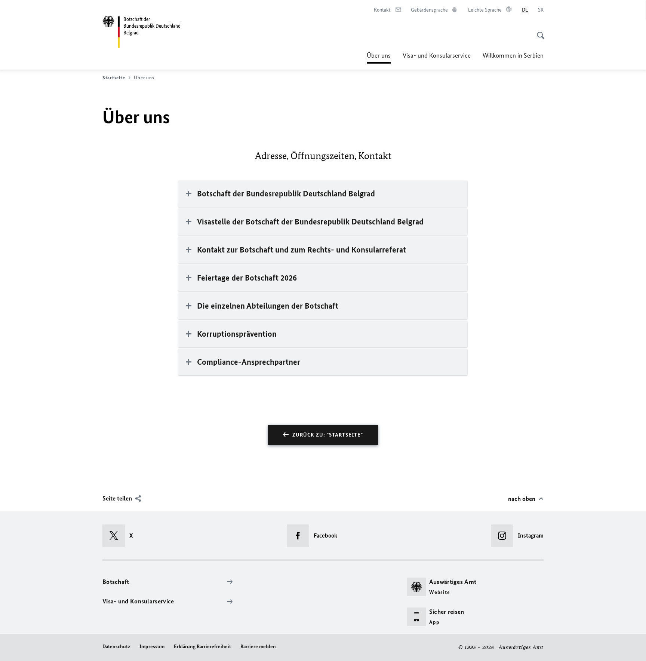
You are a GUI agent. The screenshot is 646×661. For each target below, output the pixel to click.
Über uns (379, 58)
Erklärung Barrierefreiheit (202, 646)
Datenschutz (116, 646)
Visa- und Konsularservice (437, 55)
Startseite (113, 77)
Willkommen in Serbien (513, 55)
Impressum (151, 646)
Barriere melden (258, 646)
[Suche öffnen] (538, 31)
